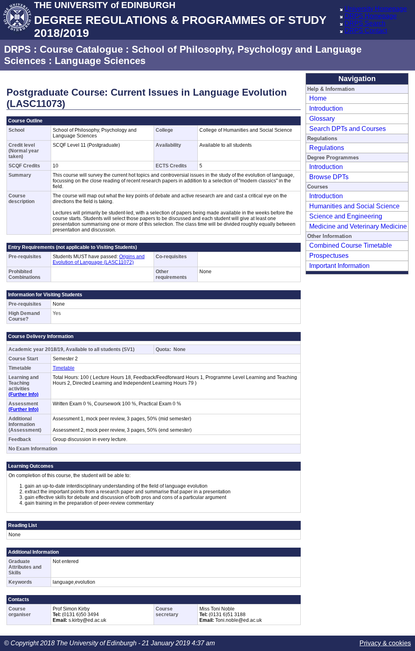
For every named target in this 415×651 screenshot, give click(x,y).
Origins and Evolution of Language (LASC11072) (99, 259)
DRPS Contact (365, 30)
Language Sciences (100, 60)
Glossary (322, 118)
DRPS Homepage (370, 16)
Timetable (64, 368)
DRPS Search (364, 23)
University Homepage (375, 8)
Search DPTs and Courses (347, 128)
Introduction (326, 108)
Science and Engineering (345, 216)
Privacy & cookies (385, 643)
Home (318, 98)
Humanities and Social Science (354, 206)
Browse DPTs (329, 176)
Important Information (339, 265)
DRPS (17, 49)
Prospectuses (329, 255)
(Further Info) (24, 394)
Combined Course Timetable (350, 245)
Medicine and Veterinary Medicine (358, 226)
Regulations (326, 147)
